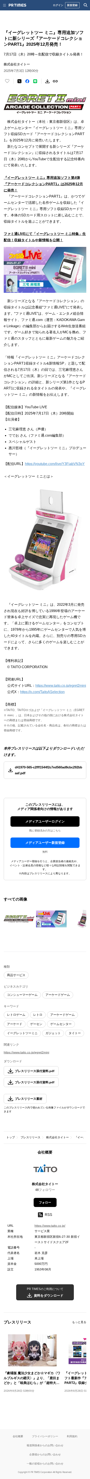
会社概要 (18, 1436)
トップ (10, 1137)
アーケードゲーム (57, 994)
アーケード (14, 1024)
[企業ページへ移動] (45, 1169)
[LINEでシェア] (35, 81)
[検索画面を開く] (85, 5)
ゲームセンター (61, 1024)
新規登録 (72, 5)
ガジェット (53, 1033)
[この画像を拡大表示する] (19, 919)
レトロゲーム (16, 1014)
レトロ (37, 1014)
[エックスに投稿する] (19, 81)
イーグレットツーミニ (22, 1033)
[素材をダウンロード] (47, 81)
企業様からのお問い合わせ (45, 1454)
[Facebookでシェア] (27, 81)
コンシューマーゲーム (22, 994)
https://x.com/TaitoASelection (42, 692)
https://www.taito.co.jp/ (50, 1225)
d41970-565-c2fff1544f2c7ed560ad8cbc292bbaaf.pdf (48, 770)
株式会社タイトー (57, 1137)
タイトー (75, 1033)
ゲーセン (36, 1024)
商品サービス (16, 975)
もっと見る (79, 1322)
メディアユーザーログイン (45, 821)
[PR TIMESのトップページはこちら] (17, 5)
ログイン (58, 5)
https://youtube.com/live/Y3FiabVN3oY (55, 464)
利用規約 (72, 1436)
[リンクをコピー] (55, 81)
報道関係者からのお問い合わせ (45, 1445)
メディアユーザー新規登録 (45, 842)
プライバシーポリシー (45, 1436)
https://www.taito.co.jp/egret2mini (60, 685)
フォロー (45, 1202)
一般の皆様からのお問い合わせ (45, 1463)
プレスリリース (30, 1137)
